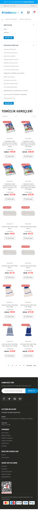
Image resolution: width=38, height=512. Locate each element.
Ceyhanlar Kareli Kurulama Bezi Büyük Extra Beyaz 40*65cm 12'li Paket (28, 144)
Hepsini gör (8, 38)
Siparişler (4, 469)
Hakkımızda (5, 443)
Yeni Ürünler (5, 457)
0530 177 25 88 (6, 425)
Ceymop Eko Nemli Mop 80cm (28, 267)
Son (34, 365)
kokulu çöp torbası (9, 77)
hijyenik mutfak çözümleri (14, 73)
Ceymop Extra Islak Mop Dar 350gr (10, 306)
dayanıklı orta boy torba (10, 63)
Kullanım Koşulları (7, 441)
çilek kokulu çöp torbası (10, 52)
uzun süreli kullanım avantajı (15, 94)
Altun (5, 29)
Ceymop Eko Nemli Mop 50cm (28, 227)
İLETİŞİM (4, 446)
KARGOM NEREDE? (11, 6)
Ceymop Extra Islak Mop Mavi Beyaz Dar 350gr (10, 345)
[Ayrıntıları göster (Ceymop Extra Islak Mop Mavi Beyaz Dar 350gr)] (10, 331)
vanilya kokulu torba (9, 98)
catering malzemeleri (10, 49)
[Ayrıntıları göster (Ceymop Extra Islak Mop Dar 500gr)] (28, 291)
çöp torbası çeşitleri (9, 56)
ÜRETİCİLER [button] (8, 25)
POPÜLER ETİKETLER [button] (11, 45)
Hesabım (32, 6)
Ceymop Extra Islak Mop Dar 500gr (28, 306)
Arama (4, 455)
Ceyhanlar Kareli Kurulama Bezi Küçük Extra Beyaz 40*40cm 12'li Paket (28, 186)
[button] (5, 5)
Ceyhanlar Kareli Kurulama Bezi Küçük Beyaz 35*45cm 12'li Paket (10, 186)
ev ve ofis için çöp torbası (11, 69)
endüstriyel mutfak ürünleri (11, 66)
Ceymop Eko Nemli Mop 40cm (10, 227)
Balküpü (6, 32)
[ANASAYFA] (2, 19)
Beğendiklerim (6, 477)
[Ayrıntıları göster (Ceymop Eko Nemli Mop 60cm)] (10, 252)
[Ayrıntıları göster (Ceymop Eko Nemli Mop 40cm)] (10, 213)
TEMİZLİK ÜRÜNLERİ (11, 19)
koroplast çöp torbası (10, 80)
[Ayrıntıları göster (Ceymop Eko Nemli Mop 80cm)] (28, 252)
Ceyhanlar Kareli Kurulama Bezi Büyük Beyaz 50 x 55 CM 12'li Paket (9, 144)
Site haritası (5, 433)
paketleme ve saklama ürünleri (16, 90)
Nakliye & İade (6, 435)
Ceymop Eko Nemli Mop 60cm (10, 267)
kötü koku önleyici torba (11, 83)
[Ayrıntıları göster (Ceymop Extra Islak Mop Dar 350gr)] (10, 291)
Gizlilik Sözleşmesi (7, 438)
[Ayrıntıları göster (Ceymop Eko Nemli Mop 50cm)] (28, 213)
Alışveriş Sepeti (6, 474)
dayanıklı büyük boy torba (11, 59)
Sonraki (29, 365)
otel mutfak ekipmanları (10, 87)
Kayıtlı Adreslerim (7, 471)
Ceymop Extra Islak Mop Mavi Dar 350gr (28, 345)
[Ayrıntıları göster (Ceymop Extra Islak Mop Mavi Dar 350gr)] (28, 331)
